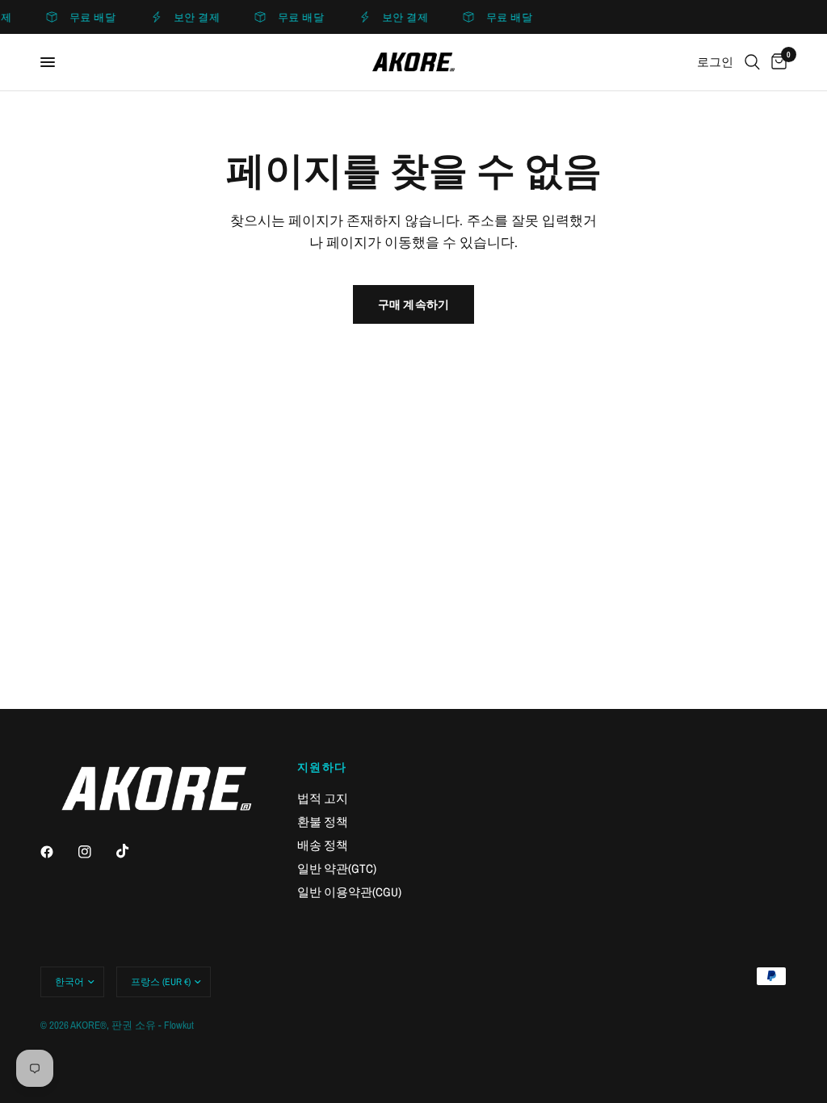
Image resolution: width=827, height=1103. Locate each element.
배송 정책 (322, 845)
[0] (776, 62)
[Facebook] (58, 852)
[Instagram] (96, 852)
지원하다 (322, 767)
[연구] (752, 62)
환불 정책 (322, 821)
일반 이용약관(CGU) (349, 891)
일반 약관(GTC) (336, 868)
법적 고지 (322, 798)
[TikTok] (134, 851)
